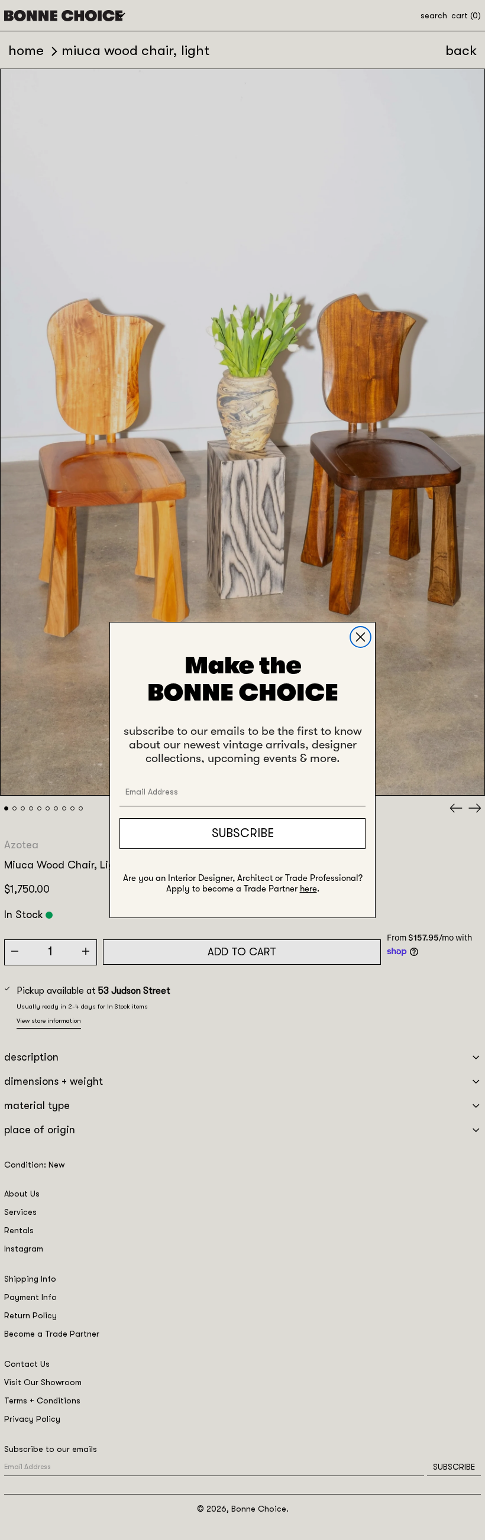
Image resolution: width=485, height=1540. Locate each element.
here (308, 888)
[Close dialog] (360, 637)
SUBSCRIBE (243, 833)
